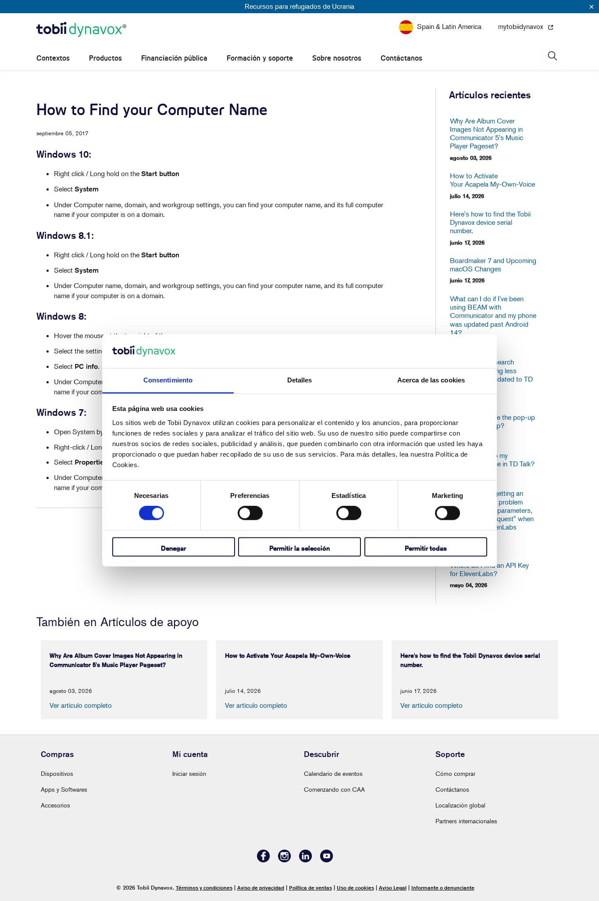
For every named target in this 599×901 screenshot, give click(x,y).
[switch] (250, 513)
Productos (105, 58)
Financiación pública (174, 58)
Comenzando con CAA (334, 789)
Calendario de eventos (333, 773)
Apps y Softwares (64, 789)
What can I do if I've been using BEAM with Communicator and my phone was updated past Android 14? (493, 316)
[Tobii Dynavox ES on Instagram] (284, 860)
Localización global (460, 805)
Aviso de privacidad (260, 887)
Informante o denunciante (442, 887)
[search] (552, 56)
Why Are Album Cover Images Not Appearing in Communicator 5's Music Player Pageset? (486, 134)
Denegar (173, 548)
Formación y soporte (260, 58)
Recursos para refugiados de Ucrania (299, 6)
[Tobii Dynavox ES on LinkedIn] (305, 860)
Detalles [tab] (299, 380)
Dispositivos (57, 773)
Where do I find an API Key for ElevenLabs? (489, 569)
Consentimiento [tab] (168, 380)
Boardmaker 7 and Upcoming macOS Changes (493, 264)
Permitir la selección (299, 548)
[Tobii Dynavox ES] (81, 30)
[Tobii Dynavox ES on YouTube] (326, 860)
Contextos (53, 58)
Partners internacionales (466, 821)
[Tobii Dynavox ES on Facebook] (263, 860)
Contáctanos (401, 58)
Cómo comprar (455, 773)
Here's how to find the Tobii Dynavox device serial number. (490, 222)
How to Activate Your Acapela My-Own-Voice (492, 180)
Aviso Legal (392, 887)
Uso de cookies (355, 887)
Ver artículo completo (81, 705)
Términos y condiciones (204, 887)
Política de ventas (310, 887)
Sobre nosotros (336, 58)
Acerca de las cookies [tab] (431, 380)
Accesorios (55, 805)
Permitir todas (426, 548)
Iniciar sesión (189, 773)
